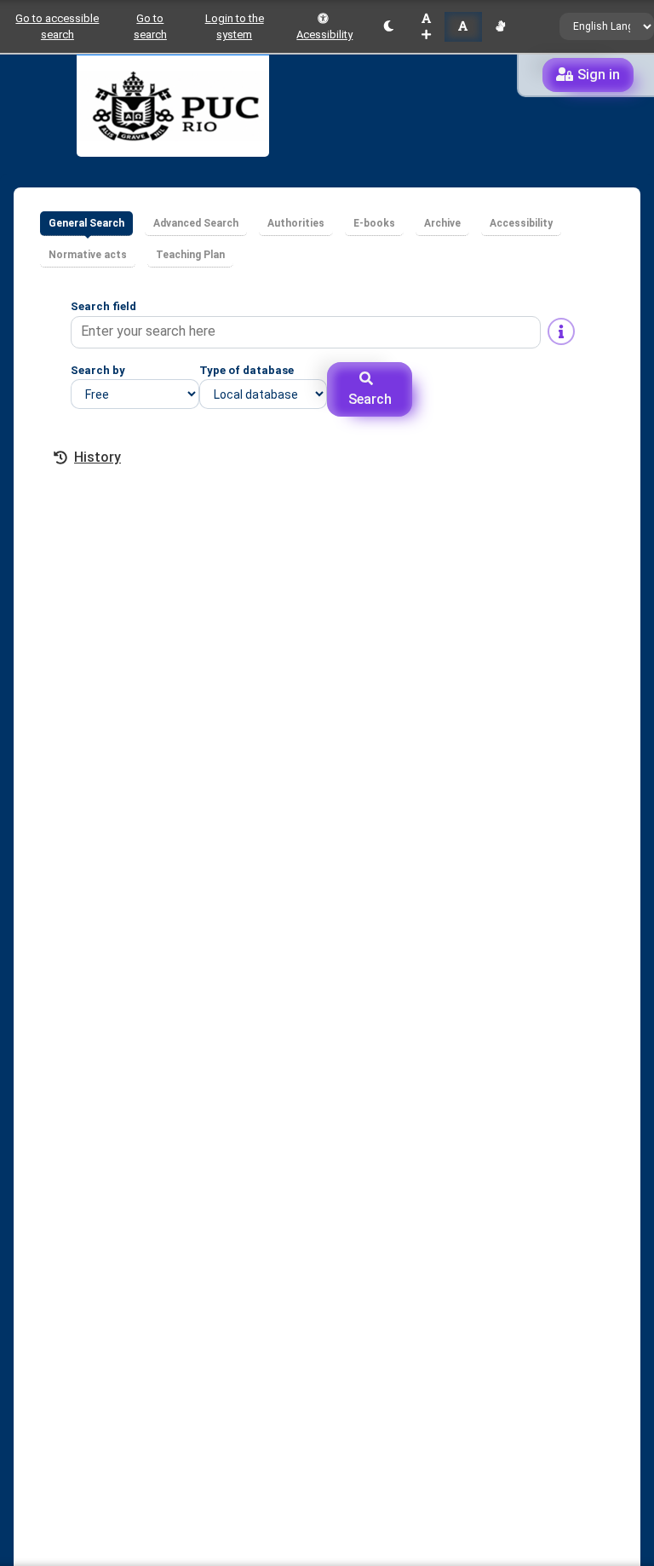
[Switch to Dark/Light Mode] (389, 27)
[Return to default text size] (463, 27)
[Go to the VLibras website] (500, 27)
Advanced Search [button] (195, 223)
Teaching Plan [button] (190, 255)
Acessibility (324, 34)
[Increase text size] (426, 26)
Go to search (150, 26)
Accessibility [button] (521, 223)
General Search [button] (86, 223)
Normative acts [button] (88, 255)
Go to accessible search (57, 26)
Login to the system (234, 26)
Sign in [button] (598, 74)
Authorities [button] (295, 223)
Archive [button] (442, 223)
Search (370, 399)
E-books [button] (374, 223)
